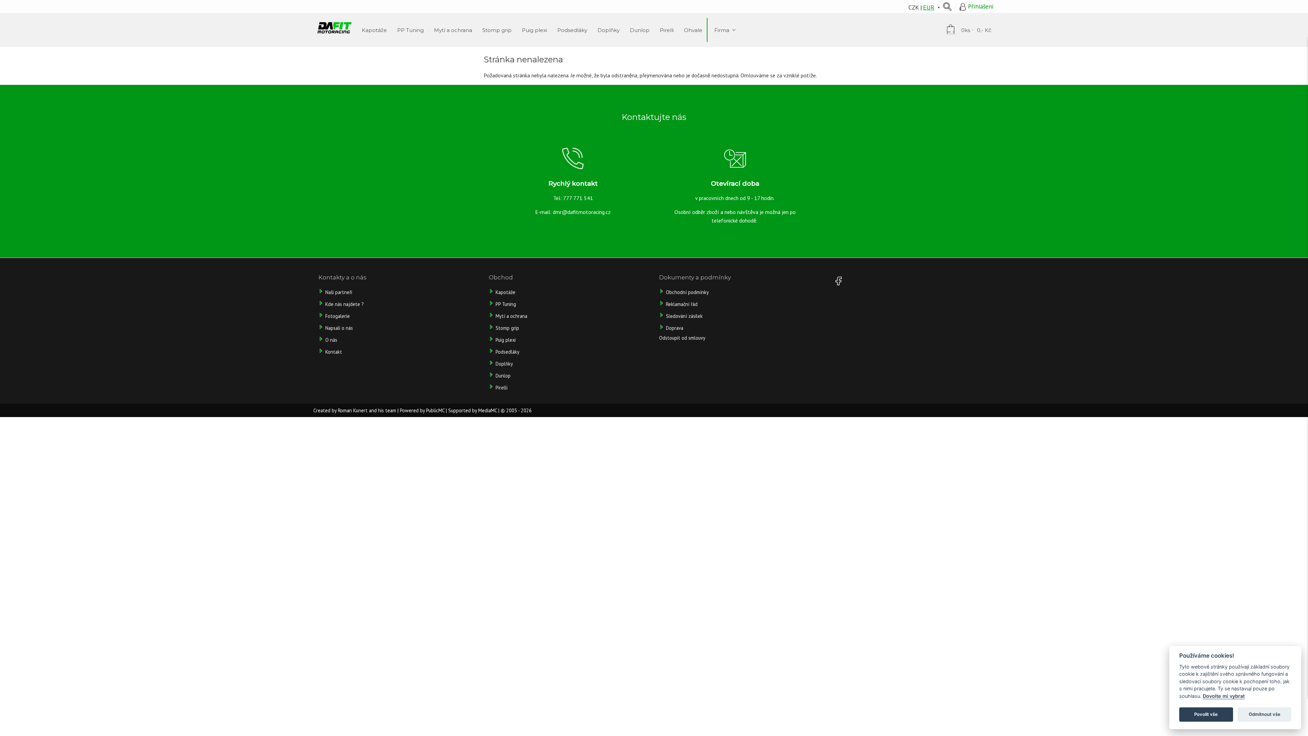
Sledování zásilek (684, 316)
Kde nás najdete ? (344, 304)
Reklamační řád (682, 304)
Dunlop (503, 375)
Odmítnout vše (1264, 714)
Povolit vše (1206, 714)
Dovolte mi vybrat (1224, 696)
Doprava (674, 328)
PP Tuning (506, 304)
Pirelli (502, 387)
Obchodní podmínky (687, 292)
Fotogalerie (337, 316)
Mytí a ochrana (511, 316)
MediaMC (487, 410)
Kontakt (333, 352)
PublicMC (435, 410)
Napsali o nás (339, 328)
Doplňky (504, 364)
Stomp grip (507, 328)
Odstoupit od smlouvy (682, 338)
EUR (928, 7)
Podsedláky (507, 352)
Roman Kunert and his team (367, 410)
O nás (331, 340)
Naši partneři (338, 292)
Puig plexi (506, 340)
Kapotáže (505, 292)
